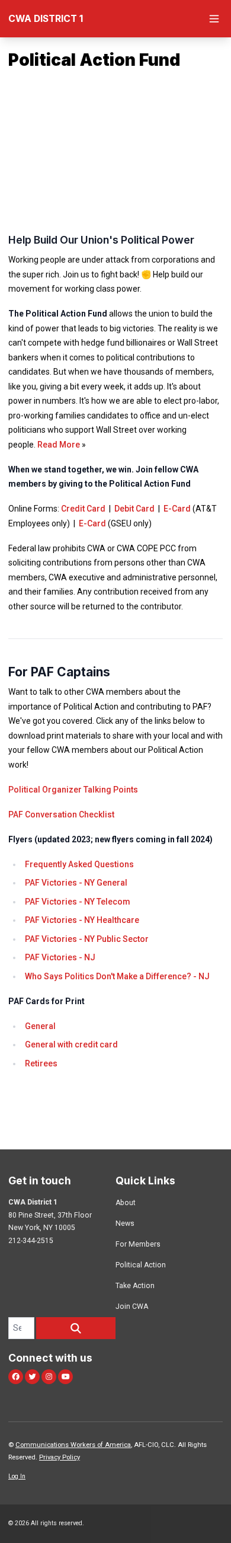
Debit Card (134, 508)
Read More (58, 444)
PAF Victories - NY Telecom (77, 901)
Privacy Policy (59, 1457)
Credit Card (83, 508)
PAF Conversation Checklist (61, 814)
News (125, 1223)
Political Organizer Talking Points (73, 789)
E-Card (177, 508)
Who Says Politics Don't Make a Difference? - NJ (117, 976)
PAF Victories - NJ (60, 957)
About (126, 1203)
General (40, 1026)
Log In (16, 1476)
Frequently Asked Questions (79, 864)
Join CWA (132, 1306)
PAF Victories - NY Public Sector (87, 939)
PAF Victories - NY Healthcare (82, 920)
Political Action (141, 1265)
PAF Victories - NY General (77, 882)
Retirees (41, 1063)
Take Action (135, 1286)
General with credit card (71, 1044)
